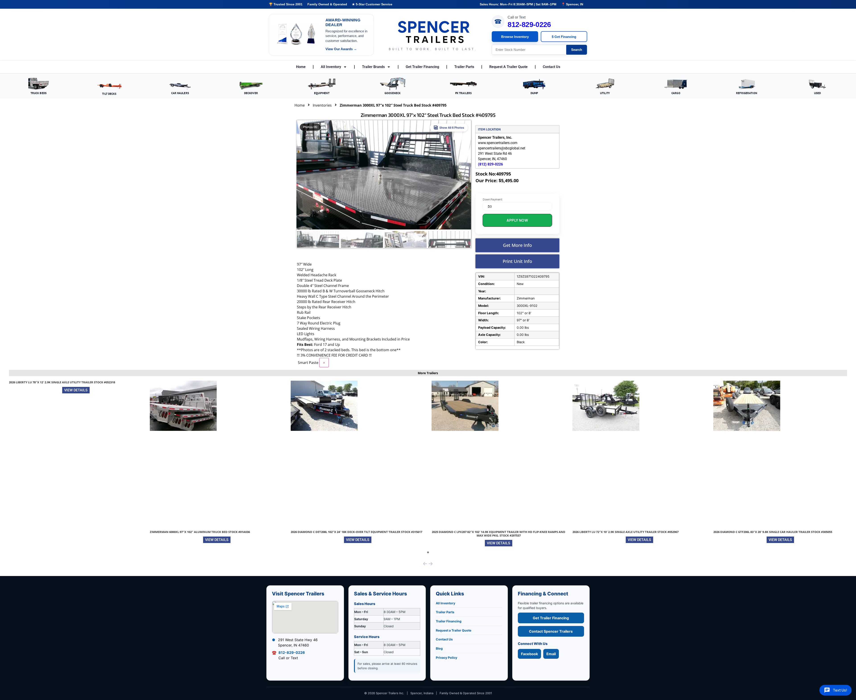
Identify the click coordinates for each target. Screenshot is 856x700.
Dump (534, 93)
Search (576, 50)
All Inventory (331, 67)
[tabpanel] (76, 388)
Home (301, 67)
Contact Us (551, 67)
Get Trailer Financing (422, 67)
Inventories (322, 105)
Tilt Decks (109, 93)
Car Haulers (180, 93)
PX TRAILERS (463, 93)
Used (817, 93)
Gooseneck (393, 93)
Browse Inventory (515, 37)
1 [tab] (428, 552)
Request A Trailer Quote (508, 67)
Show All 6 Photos (451, 127)
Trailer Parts (464, 67)
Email (551, 654)
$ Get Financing (564, 37)
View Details (76, 390)
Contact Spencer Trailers (551, 631)
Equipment (321, 93)
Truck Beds (39, 93)
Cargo (675, 93)
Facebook (529, 654)
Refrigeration (746, 93)
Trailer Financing (448, 621)
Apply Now (517, 220)
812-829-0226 (529, 24)
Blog (439, 648)
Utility (605, 93)
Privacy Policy (446, 657)
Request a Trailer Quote (453, 630)
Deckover (251, 93)
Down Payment (492, 199)
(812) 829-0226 (490, 164)
